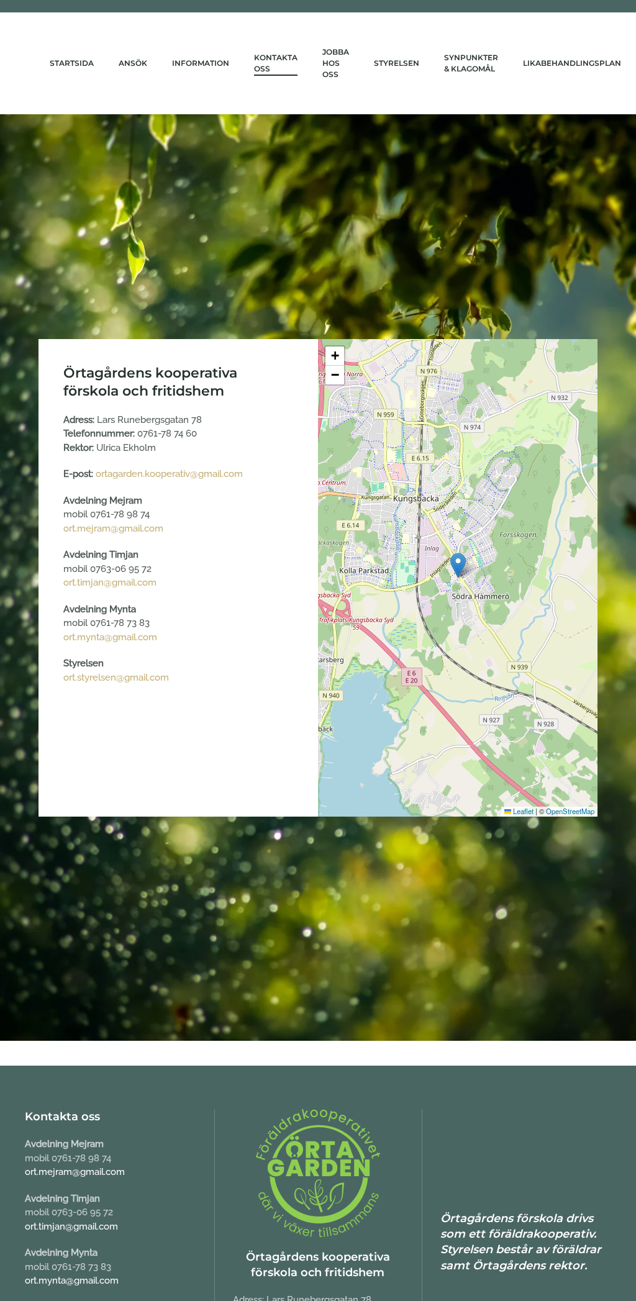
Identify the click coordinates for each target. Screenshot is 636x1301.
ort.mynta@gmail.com (110, 637)
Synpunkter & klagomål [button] (471, 63)
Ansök (133, 63)
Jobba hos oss (335, 63)
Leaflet (522, 811)
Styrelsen (396, 63)
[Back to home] (37, 63)
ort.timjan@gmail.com (110, 582)
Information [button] (200, 63)
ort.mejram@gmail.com (113, 528)
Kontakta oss (276, 63)
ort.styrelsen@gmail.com (116, 677)
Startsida (72, 63)
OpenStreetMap (570, 811)
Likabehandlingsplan (572, 63)
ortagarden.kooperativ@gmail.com (169, 473)
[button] (458, 565)
